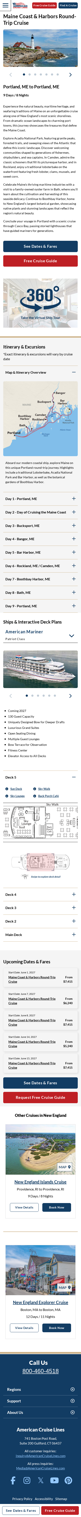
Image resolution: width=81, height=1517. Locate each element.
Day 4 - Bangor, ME (19, 539)
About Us (15, 1412)
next (70, 75)
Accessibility (44, 1499)
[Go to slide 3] (35, 74)
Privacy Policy (22, 1499)
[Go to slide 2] (29, 74)
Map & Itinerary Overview (25, 372)
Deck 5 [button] (10, 777)
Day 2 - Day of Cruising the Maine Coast (35, 512)
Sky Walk (44, 789)
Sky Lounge (17, 796)
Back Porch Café (48, 796)
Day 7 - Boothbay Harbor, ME (27, 579)
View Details (27, 1207)
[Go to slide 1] (24, 74)
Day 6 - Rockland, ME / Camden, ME (32, 566)
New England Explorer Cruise (40, 1302)
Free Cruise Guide (44, 5)
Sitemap (61, 1499)
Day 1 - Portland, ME (21, 499)
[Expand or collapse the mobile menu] (5, 5)
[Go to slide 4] (41, 74)
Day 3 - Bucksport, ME (22, 525)
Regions (14, 1389)
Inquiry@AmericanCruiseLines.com (40, 1456)
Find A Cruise (68, 5)
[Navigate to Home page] (19, 5)
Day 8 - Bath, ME (18, 592)
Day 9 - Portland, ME (21, 606)
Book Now (60, 1207)
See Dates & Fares (40, 1082)
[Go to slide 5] (46, 74)
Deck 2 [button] (10, 921)
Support (14, 1400)
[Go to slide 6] (52, 74)
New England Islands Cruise (40, 1181)
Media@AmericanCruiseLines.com (40, 1468)
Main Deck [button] (13, 935)
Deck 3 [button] (10, 908)
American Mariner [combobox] (24, 635)
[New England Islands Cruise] (40, 1149)
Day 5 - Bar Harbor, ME (23, 552)
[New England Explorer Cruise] (40, 1270)
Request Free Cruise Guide (40, 1097)
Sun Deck (16, 789)
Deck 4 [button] (10, 894)
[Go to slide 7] (57, 74)
